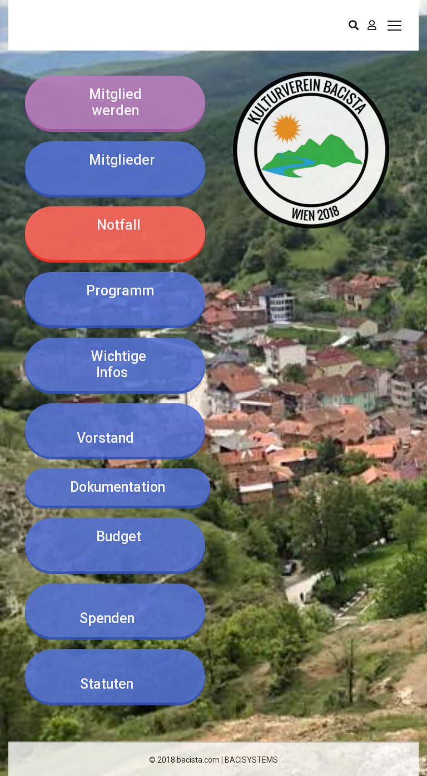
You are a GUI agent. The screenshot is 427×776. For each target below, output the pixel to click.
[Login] (372, 25)
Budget (115, 544)
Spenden (115, 610)
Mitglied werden (115, 102)
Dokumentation (117, 487)
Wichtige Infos (115, 364)
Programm (115, 299)
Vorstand (115, 430)
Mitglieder (115, 168)
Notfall (115, 233)
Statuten (115, 676)
